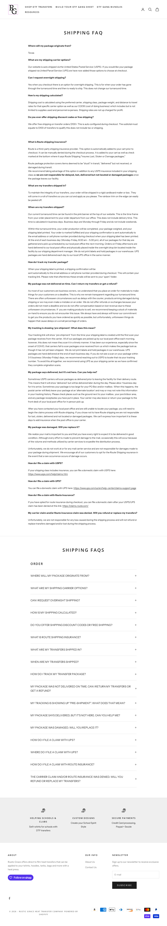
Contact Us (91, 867)
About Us (90, 861)
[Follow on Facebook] (9, 898)
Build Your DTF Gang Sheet (75, 6)
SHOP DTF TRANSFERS (38, 6)
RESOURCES (32, 12)
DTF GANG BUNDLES (109, 6)
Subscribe (124, 885)
